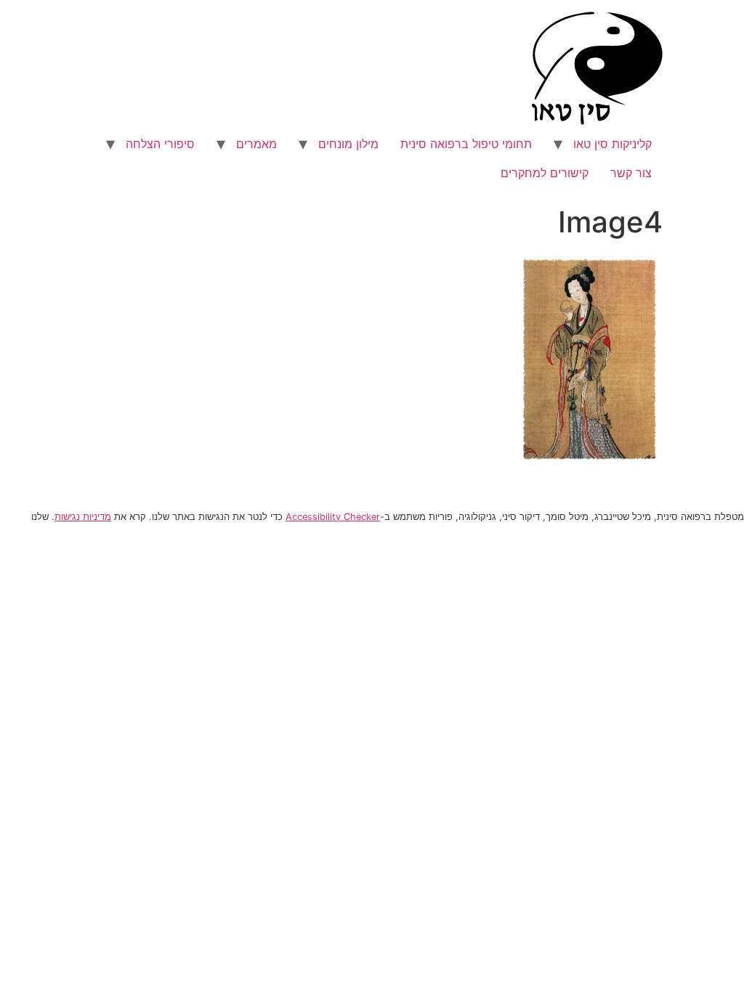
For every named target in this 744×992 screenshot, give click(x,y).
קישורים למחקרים (545, 173)
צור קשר (631, 173)
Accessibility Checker (333, 516)
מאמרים (256, 144)
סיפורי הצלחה (160, 144)
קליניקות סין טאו (612, 144)
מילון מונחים (348, 144)
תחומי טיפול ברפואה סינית (466, 144)
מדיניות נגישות (82, 516)
